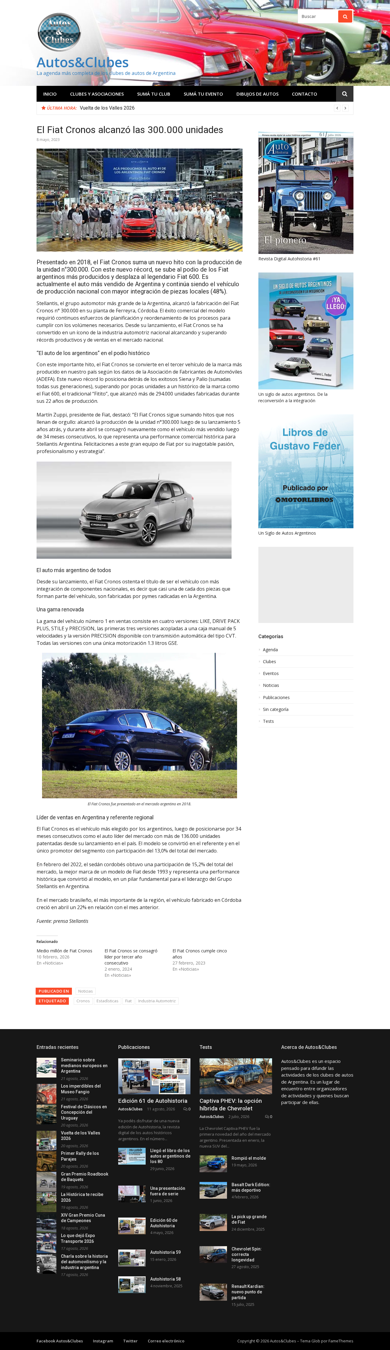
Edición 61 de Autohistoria (152, 1100)
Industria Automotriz (157, 1001)
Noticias (85, 991)
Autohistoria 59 (165, 1252)
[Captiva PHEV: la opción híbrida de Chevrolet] (236, 1076)
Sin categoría (276, 709)
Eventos (271, 673)
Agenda (270, 649)
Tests (268, 721)
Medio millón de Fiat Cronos (64, 951)
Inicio (50, 94)
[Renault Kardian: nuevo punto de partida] (213, 1292)
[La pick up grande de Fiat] (213, 1222)
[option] (214, 108)
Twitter (130, 1341)
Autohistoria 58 (165, 1279)
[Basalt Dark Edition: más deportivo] (213, 1190)
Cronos (83, 1001)
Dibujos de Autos (257, 94)
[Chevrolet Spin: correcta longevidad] (213, 1254)
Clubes (269, 661)
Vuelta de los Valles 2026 (107, 108)
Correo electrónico (166, 1341)
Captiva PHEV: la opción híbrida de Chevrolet (231, 1104)
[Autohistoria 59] (132, 1258)
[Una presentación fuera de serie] (132, 1194)
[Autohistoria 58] (132, 1284)
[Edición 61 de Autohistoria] (154, 1076)
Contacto (304, 94)
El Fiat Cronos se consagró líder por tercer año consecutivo (131, 957)
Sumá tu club (153, 94)
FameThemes (340, 1341)
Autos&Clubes (83, 62)
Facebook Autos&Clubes (60, 1341)
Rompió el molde (249, 1158)
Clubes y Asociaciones (97, 94)
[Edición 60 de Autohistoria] (132, 1226)
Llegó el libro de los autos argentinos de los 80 (170, 1156)
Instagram (103, 1341)
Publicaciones (276, 697)
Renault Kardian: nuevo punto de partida (248, 1292)
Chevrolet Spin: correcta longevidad (247, 1254)
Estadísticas (108, 1001)
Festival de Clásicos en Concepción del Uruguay (84, 1112)
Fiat (128, 1001)
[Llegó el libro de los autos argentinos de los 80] (132, 1156)
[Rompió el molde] (213, 1163)
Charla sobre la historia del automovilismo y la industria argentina (84, 1262)
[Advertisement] (305, 585)
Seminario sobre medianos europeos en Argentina (84, 1065)
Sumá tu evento (203, 94)
